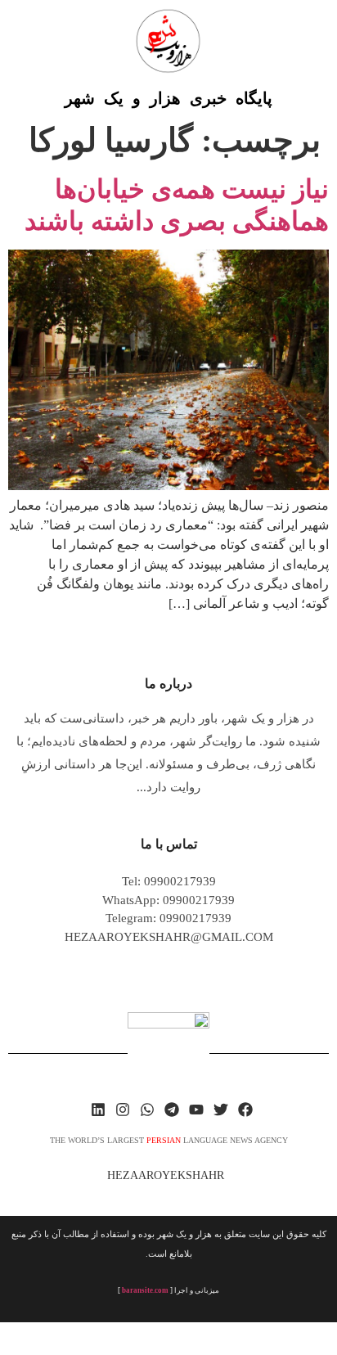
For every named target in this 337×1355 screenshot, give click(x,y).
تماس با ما (169, 844)
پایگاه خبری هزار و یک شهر (168, 98)
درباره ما (168, 684)
